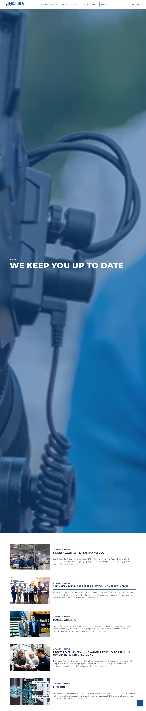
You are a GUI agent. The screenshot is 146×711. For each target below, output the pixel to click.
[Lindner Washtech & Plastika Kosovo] (30, 557)
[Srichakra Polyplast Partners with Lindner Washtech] (30, 590)
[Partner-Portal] (133, 4)
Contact (104, 4)
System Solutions (48, 4)
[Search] (127, 4)
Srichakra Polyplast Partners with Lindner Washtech (90, 586)
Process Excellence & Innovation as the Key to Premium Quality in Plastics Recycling (91, 653)
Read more (74, 564)
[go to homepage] (14, 4)
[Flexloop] (30, 691)
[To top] (140, 703)
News (94, 4)
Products (65, 4)
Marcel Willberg (64, 620)
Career (85, 4)
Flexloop (59, 687)
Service (76, 4)
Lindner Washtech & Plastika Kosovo (78, 552)
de (138, 4)
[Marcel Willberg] (30, 624)
